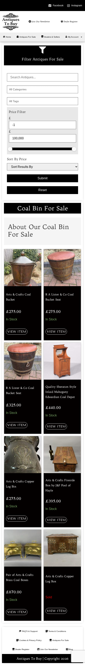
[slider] (10, 149)
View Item (16, 331)
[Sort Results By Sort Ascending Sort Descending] (42, 166)
